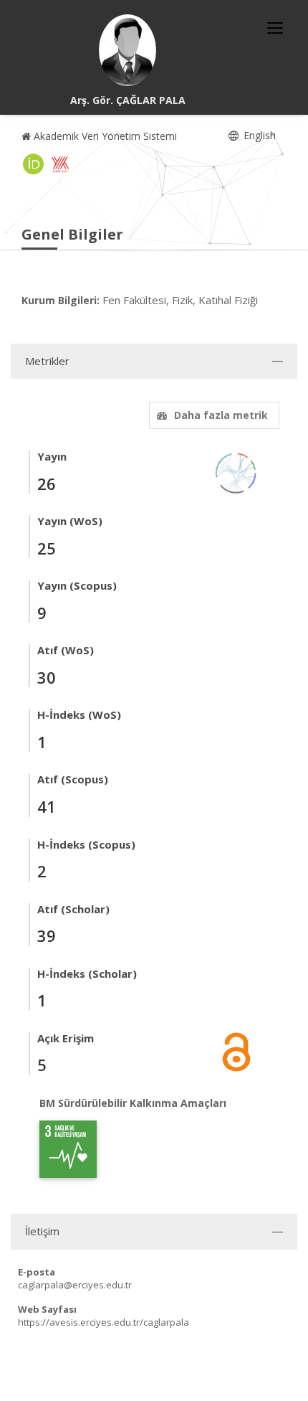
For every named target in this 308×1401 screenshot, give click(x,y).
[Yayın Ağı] (236, 471)
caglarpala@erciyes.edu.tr (75, 1284)
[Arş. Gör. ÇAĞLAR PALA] (127, 50)
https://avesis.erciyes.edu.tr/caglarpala (103, 1322)
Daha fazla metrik (221, 415)
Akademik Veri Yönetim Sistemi (104, 136)
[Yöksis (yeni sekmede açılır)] (60, 164)
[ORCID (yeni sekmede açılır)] (33, 164)
